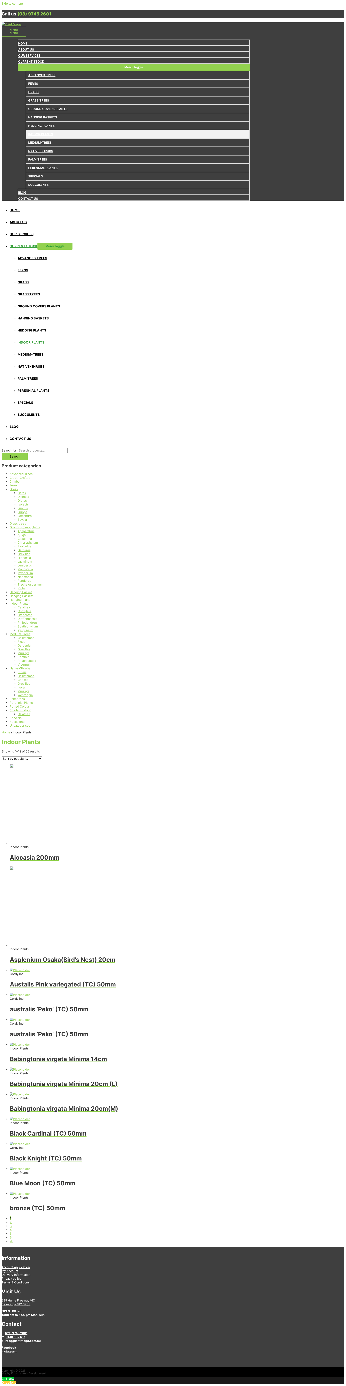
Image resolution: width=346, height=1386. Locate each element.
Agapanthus (26, 531)
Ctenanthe (25, 615)
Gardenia (24, 550)
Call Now (8, 1379)
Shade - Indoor (20, 710)
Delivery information (16, 1275)
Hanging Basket (21, 592)
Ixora (21, 687)
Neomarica (25, 577)
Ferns (14, 485)
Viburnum (24, 664)
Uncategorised (20, 725)
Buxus (22, 672)
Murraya (23, 653)
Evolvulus (24, 546)
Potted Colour (19, 706)
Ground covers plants (25, 527)
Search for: (9, 450)
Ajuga (22, 535)
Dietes (22, 500)
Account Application (16, 1267)
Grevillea (24, 554)
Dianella (23, 497)
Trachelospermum (30, 584)
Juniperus (25, 565)
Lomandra (25, 516)
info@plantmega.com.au (23, 1341)
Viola (21, 588)
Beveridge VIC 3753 (16, 1304)
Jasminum (25, 561)
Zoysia (22, 520)
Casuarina (25, 539)
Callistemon (26, 638)
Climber (15, 481)
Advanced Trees (21, 474)
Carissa (23, 680)
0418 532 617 (15, 1337)
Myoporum (25, 573)
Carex (22, 493)
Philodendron (27, 622)
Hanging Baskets (21, 596)
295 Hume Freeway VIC (18, 1300)
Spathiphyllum (28, 626)
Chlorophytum (28, 542)
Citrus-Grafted (20, 478)
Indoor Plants (19, 603)
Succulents (17, 722)
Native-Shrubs (20, 668)
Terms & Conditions (16, 1282)
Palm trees (17, 699)
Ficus (21, 642)
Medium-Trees (20, 634)
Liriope (22, 512)
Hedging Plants (20, 600)
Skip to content (12, 3)
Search (15, 456)
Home (6, 732)
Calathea (24, 607)
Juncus (23, 508)
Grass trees (18, 523)
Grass (14, 489)
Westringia (25, 695)
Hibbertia (24, 558)
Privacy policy (11, 1278)
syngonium (25, 630)
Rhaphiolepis (27, 661)
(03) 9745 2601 (35, 13)
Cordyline (24, 611)
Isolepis (23, 504)
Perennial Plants (21, 703)
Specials (16, 718)
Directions (9, 1382)
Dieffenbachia (27, 619)
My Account (10, 1271)
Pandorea (24, 581)
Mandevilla (25, 569)
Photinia (23, 657)
